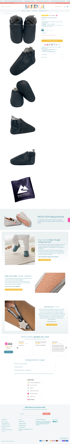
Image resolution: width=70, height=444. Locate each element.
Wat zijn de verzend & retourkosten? (23, 370)
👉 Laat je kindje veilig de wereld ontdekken (13, 289)
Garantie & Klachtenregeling (7, 429)
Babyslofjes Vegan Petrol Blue (9, 13)
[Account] (65, 7)
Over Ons (35, 10)
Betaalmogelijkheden (5, 423)
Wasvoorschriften (19, 367)
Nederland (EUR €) (58, 6)
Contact (3, 431)
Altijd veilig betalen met (52, 43)
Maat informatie (5, 421)
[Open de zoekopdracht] (3, 7)
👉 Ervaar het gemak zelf (51, 324)
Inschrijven (46, 413)
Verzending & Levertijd (6, 424)
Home (23, 10)
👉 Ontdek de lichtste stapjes (44, 259)
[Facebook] (53, 421)
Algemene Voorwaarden (6, 426)
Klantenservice (43, 10)
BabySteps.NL (12, 441)
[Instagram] (57, 421)
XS (42, 30)
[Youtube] (55, 421)
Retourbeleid (4, 428)
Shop (28, 10)
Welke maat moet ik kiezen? (21, 363)
